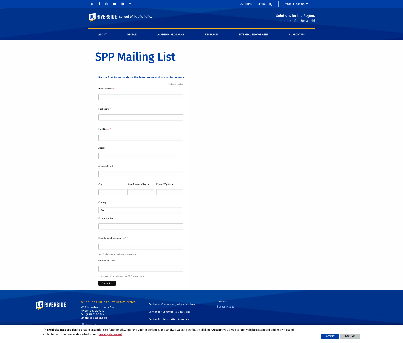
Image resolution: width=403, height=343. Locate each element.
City (100, 184)
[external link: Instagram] (106, 4)
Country (102, 202)
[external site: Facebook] (99, 4)
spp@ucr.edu (98, 317)
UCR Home (246, 3)
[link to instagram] (227, 306)
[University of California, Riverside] (51, 309)
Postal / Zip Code (164, 184)
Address (102, 148)
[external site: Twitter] (92, 4)
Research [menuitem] (211, 34)
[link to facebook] (217, 306)
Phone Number (106, 218)
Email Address (106, 89)
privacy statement (110, 334)
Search (262, 4)
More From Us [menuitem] (295, 4)
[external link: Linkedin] (122, 4)
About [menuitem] (102, 34)
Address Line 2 (105, 166)
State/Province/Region (138, 184)
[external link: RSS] (130, 4)
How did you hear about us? (113, 238)
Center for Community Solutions (169, 311)
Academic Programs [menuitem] (170, 34)
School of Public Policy (135, 17)
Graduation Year (106, 260)
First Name (104, 109)
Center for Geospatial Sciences (169, 319)
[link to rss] (233, 306)
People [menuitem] (132, 34)
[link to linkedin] (230, 306)
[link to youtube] (223, 306)
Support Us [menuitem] (297, 34)
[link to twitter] (220, 306)
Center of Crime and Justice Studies (172, 304)
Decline (350, 336)
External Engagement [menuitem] (253, 34)
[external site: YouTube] (114, 4)
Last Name (104, 129)
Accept (330, 336)
